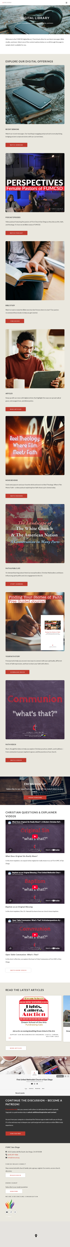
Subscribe (14, 1191)
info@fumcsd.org (13, 1158)
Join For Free (15, 1133)
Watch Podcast (16, 233)
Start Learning (16, 584)
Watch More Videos (18, 970)
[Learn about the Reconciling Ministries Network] (10, 1203)
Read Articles (15, 409)
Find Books (15, 321)
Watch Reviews (16, 496)
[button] (36, 1235)
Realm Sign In (15, 1175)
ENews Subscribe (35, 797)
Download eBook (17, 672)
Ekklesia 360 (9, 1216)
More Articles (16, 1048)
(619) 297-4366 (13, 1155)
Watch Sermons (16, 145)
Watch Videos (16, 760)
